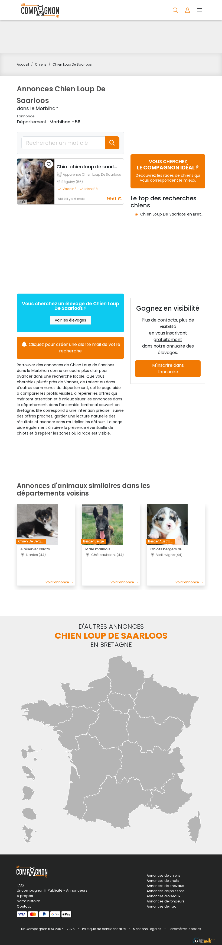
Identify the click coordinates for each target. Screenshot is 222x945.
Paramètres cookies (185, 929)
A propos (25, 895)
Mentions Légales (147, 929)
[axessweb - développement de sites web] (203, 940)
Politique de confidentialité (104, 929)
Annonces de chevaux (165, 886)
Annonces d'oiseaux (163, 896)
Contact (24, 906)
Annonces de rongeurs (165, 901)
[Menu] (199, 10)
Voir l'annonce (57, 582)
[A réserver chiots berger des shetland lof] (37, 524)
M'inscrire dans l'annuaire (168, 368)
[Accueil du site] (38, 10)
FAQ (20, 885)
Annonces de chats (163, 881)
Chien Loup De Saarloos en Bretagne (175, 214)
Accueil (23, 64)
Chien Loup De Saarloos (72, 64)
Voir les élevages (70, 320)
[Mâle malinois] (102, 524)
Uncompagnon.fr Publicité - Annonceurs (46, 890)
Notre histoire (28, 901)
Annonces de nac (161, 906)
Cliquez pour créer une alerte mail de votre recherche (74, 347)
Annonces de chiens (164, 875)
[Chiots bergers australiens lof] (167, 524)
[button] (49, 164)
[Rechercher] (176, 10)
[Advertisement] (111, 37)
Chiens (41, 64)
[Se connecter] (188, 10)
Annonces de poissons (166, 891)
